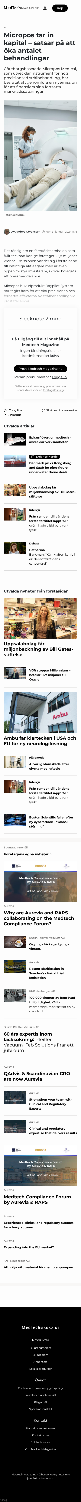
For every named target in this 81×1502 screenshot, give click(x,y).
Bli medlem (40, 1355)
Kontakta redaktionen (40, 1428)
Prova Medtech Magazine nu (40, 369)
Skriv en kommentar (61, 410)
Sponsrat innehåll (40, 1409)
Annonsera (40, 1361)
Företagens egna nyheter (26, 854)
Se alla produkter (40, 1368)
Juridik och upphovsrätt (40, 1395)
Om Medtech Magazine (40, 1449)
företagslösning (53, 390)
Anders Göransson (27, 231)
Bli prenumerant (40, 1348)
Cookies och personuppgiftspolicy (40, 1388)
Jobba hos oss (40, 1442)
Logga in (59, 377)
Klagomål (40, 1402)
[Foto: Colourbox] (40, 155)
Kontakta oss (40, 1435)
